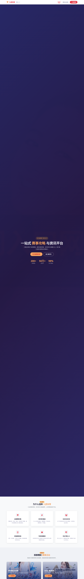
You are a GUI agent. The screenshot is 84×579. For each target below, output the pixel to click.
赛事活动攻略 (65, 2)
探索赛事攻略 (37, 254)
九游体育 (14, 2)
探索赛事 (74, 2)
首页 (59, 2)
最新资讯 (49, 254)
